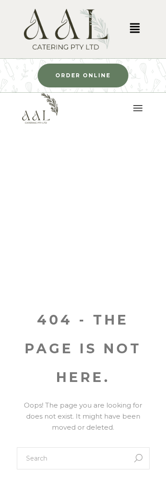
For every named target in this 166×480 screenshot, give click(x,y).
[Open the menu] (138, 108)
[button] (134, 29)
